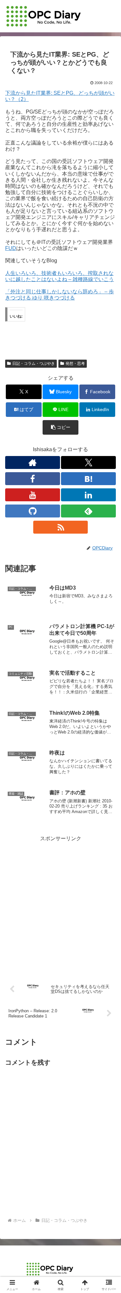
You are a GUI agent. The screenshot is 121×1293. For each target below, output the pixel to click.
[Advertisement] (60, 904)
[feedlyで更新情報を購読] (88, 511)
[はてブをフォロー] (88, 478)
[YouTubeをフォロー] (32, 494)
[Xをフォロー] (88, 462)
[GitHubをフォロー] (32, 511)
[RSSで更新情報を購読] (60, 527)
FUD (10, 248)
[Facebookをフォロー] (32, 478)
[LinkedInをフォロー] (88, 494)
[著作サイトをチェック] (32, 462)
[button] (60, 427)
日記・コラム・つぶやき (33, 363)
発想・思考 (75, 363)
